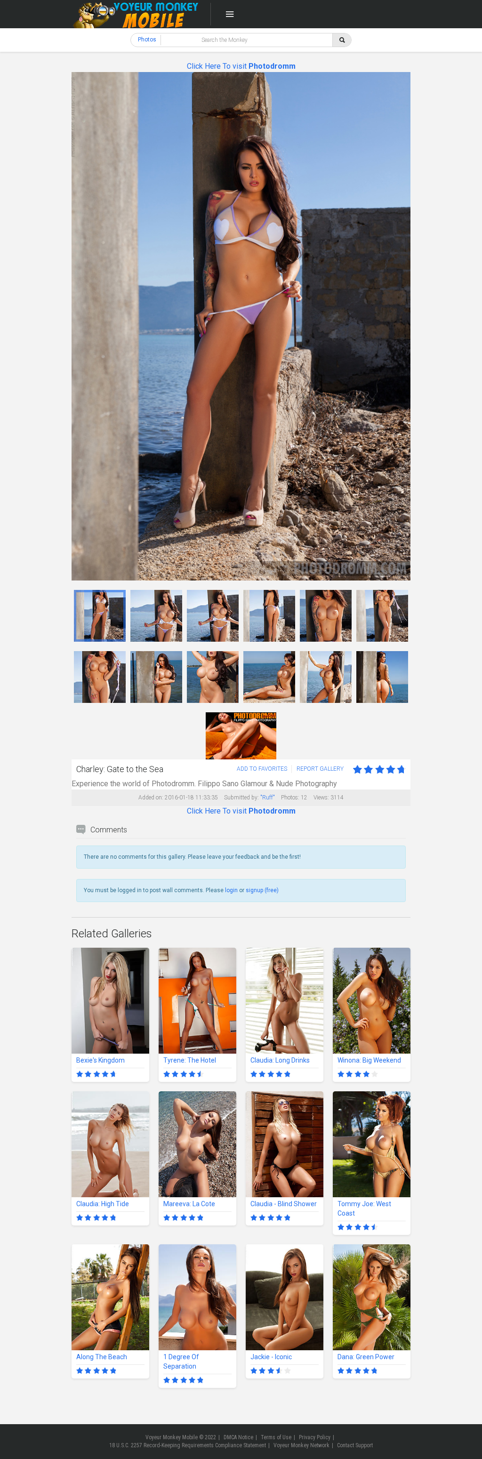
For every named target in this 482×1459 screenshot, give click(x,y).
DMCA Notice (238, 1437)
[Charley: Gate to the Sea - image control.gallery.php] (100, 616)
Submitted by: (241, 797)
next (402, 326)
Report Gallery (320, 769)
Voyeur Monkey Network (301, 1445)
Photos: (290, 797)
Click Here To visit (241, 66)
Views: (321, 797)
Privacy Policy (314, 1437)
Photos (147, 39)
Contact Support (355, 1445)
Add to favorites (262, 769)
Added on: (150, 797)
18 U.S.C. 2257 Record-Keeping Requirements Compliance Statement (187, 1445)
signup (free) (262, 890)
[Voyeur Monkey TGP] (135, 14)
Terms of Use (276, 1437)
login (231, 890)
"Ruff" (267, 797)
